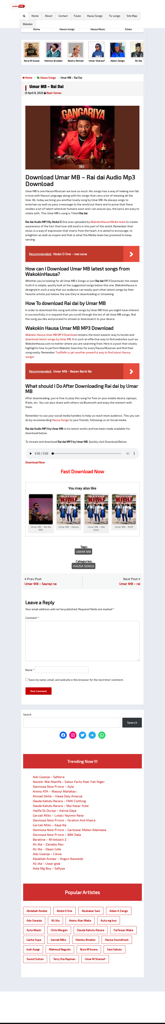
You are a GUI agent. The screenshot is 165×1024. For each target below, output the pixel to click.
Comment (32, 617)
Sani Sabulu (114, 949)
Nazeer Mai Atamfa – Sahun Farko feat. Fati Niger (69, 781)
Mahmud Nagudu (60, 949)
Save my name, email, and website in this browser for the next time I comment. (76, 679)
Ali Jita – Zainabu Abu (48, 844)
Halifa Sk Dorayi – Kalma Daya (54, 810)
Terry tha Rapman (64, 959)
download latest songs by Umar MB (48, 339)
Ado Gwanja (34, 920)
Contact (63, 15)
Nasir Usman (53, 92)
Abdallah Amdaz (37, 910)
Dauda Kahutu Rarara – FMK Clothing (59, 801)
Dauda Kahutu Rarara (90, 930)
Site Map (132, 15)
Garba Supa (34, 939)
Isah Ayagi (33, 949)
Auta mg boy (109, 920)
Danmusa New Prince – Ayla (53, 786)
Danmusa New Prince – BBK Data (57, 834)
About (48, 15)
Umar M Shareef (95, 959)
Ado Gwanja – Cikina (47, 854)
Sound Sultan (35, 959)
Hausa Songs (95, 15)
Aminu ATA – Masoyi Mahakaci (54, 791)
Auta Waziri (34, 930)
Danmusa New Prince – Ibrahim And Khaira (64, 820)
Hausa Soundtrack (117, 939)
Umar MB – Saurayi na (41, 584)
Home (35, 15)
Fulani (77, 15)
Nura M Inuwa (89, 949)
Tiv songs (114, 15)
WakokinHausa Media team (108, 221)
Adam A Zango (118, 910)
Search (27, 714)
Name (29, 670)
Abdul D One (64, 910)
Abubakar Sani (91, 910)
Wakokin (28, 24)
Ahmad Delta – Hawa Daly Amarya (57, 796)
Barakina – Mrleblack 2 (49, 839)
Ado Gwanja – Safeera (48, 777)
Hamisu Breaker (86, 939)
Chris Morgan (59, 930)
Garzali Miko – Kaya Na (49, 825)
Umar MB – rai (129, 584)
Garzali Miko (58, 939)
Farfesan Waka (123, 930)
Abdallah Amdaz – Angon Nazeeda (58, 859)
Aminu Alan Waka (80, 920)
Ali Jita (55, 920)
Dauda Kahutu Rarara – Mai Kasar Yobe (61, 806)
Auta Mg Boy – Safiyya (49, 868)
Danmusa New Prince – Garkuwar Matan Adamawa (69, 830)
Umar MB (83, 551)
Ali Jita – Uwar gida (46, 863)
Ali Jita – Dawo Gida (47, 849)
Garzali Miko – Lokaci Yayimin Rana (58, 815)
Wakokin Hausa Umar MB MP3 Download (51, 334)
